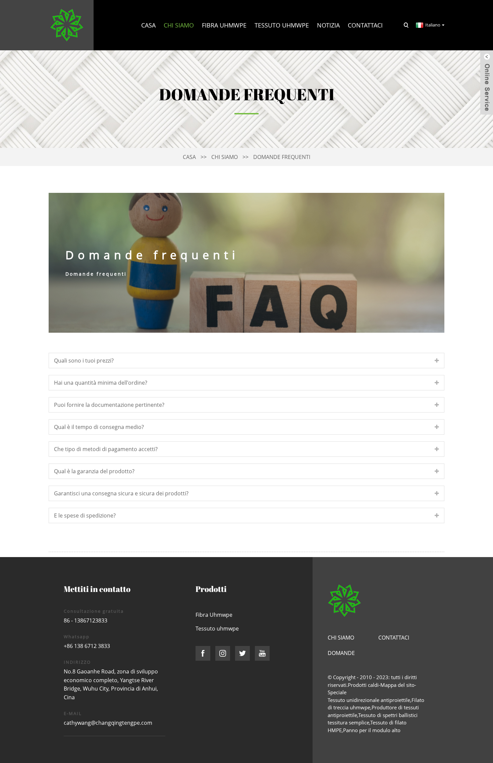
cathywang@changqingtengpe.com (108, 722)
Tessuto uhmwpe (282, 25)
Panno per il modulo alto (371, 730)
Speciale (337, 692)
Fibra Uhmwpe (224, 25)
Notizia (328, 25)
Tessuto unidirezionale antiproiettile (369, 700)
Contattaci (365, 25)
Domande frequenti (281, 157)
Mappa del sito (397, 685)
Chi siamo (179, 25)
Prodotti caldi (363, 685)
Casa (148, 25)
